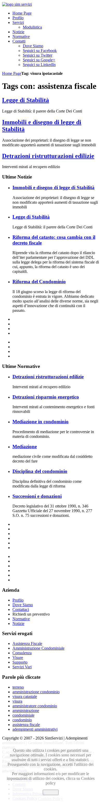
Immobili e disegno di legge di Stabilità (53, 187)
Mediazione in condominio (40, 421)
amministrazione (25, 710)
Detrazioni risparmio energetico (45, 397)
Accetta (50, 792)
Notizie (18, 623)
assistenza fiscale (26, 724)
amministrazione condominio (36, 692)
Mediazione (24, 446)
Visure (17, 657)
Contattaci (20, 609)
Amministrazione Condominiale (38, 648)
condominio (22, 720)
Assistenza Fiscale (27, 643)
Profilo (18, 600)
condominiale (23, 715)
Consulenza (22, 653)
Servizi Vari (22, 667)
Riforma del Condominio (39, 281)
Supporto (19, 662)
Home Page (11, 73)
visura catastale (24, 696)
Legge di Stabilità (25, 100)
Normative (21, 619)
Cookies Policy (50, 798)
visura (17, 701)
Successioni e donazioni (37, 496)
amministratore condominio (34, 706)
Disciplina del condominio (39, 471)
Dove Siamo (22, 605)
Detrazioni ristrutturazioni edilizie (48, 156)
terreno (18, 687)
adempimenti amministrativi (34, 729)
